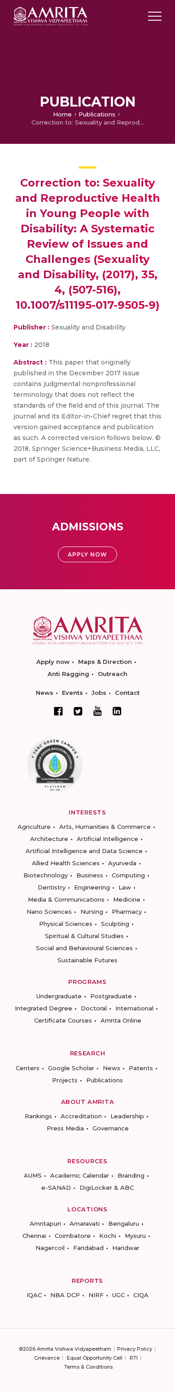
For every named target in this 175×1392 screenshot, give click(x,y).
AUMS (33, 1175)
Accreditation (81, 1116)
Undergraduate (59, 996)
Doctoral (94, 1008)
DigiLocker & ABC (106, 1187)
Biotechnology (45, 875)
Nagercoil (50, 1247)
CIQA (141, 1295)
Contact (127, 692)
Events (72, 692)
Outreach (112, 673)
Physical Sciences (65, 923)
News (44, 692)
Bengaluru (123, 1223)
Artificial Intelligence (107, 838)
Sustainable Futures (87, 960)
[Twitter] (78, 711)
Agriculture (34, 826)
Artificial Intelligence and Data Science (84, 850)
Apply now (53, 661)
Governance (110, 1128)
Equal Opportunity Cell (94, 1358)
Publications (97, 114)
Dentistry (52, 887)
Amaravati (85, 1223)
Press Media (65, 1128)
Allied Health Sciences (66, 863)
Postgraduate (111, 996)
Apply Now (87, 554)
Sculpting (115, 923)
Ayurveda (122, 863)
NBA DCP (65, 1295)
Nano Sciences (49, 911)
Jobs (99, 692)
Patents (141, 1068)
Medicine (126, 899)
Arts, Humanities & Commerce (105, 826)
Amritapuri (45, 1223)
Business (89, 875)
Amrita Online (121, 1020)
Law (124, 887)
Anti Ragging (68, 673)
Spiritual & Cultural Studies (84, 935)
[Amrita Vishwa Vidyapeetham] (50, 15)
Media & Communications (66, 899)
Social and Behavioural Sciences (84, 948)
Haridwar (126, 1247)
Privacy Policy (134, 1349)
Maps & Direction (105, 661)
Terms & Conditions (88, 1367)
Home (62, 114)
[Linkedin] (117, 711)
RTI (134, 1358)
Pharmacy (127, 911)
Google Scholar (71, 1068)
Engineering (92, 887)
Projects (65, 1080)
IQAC (34, 1295)
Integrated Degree (43, 1008)
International (134, 1008)
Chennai (34, 1235)
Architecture (49, 838)
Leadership (127, 1116)
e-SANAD (56, 1187)
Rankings (38, 1116)
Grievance (47, 1358)
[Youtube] (97, 711)
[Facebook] (58, 711)
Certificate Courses (63, 1020)
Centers (27, 1068)
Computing (128, 875)
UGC (118, 1295)
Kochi (107, 1235)
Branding (131, 1175)
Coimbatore (73, 1235)
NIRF (96, 1295)
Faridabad (88, 1247)
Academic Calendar (79, 1175)
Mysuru (135, 1235)
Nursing (91, 911)
